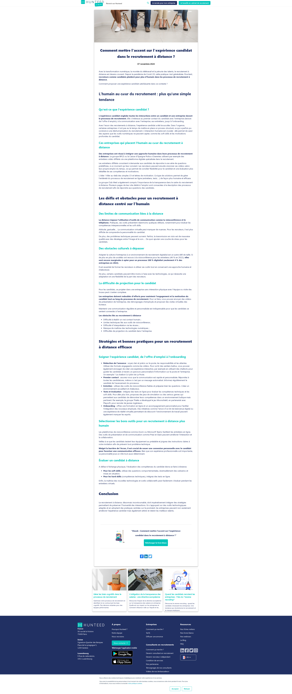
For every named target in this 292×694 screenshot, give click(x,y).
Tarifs (148, 633)
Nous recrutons (118, 636)
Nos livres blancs (187, 633)
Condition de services (154, 660)
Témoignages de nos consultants (159, 668)
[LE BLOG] (92, 1)
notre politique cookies (135, 683)
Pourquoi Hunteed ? (119, 629)
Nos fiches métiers (187, 629)
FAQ (182, 644)
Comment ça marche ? (155, 629)
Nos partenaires (152, 664)
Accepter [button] (175, 689)
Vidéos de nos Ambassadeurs (157, 671)
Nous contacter (121, 643)
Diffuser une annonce (154, 636)
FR (189, 657)
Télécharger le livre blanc (156, 543)
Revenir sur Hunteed (114, 3)
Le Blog (183, 640)
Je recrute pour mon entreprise (163, 3)
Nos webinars (185, 636)
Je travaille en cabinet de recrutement (194, 3)
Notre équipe (117, 633)
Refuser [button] (187, 689)
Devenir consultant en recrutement (159, 653)
